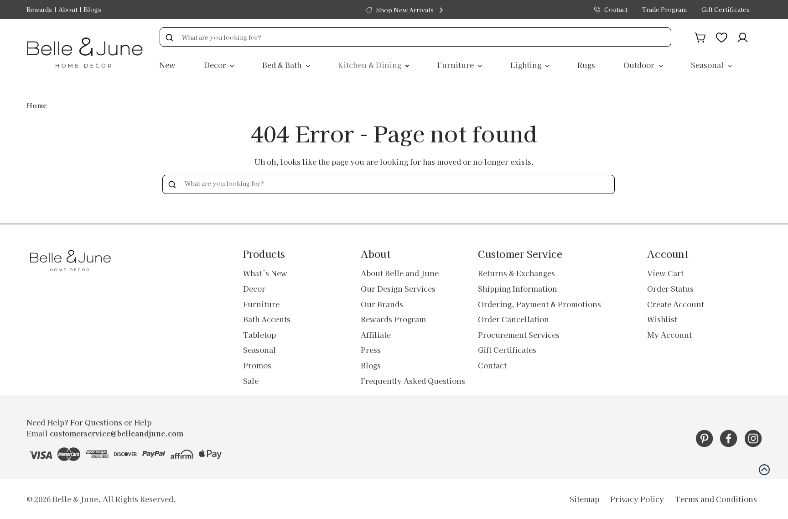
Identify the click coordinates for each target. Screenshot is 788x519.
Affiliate (376, 334)
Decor (216, 64)
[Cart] (700, 36)
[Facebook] (728, 438)
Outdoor (639, 64)
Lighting (526, 64)
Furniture (456, 64)
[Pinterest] (704, 438)
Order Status (670, 288)
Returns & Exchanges (516, 272)
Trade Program (664, 9)
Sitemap (584, 498)
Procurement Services (519, 334)
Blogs (92, 9)
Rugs (586, 64)
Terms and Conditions (716, 498)
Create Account (675, 304)
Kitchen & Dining (370, 64)
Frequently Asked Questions (413, 380)
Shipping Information (517, 288)
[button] (764, 469)
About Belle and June (400, 272)
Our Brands (382, 304)
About (68, 9)
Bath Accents (266, 319)
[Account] (742, 36)
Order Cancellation (513, 319)
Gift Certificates (725, 9)
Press (371, 349)
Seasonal (708, 64)
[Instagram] (753, 438)
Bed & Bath (282, 64)
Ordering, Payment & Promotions (539, 304)
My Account (669, 334)
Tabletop (259, 334)
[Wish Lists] (721, 36)
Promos (257, 365)
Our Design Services (398, 288)
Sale (251, 380)
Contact (615, 9)
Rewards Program (393, 319)
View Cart (665, 272)
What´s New (265, 272)
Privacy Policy (637, 498)
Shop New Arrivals (405, 9)
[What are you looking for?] (169, 37)
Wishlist (662, 319)
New (167, 64)
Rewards (39, 9)
